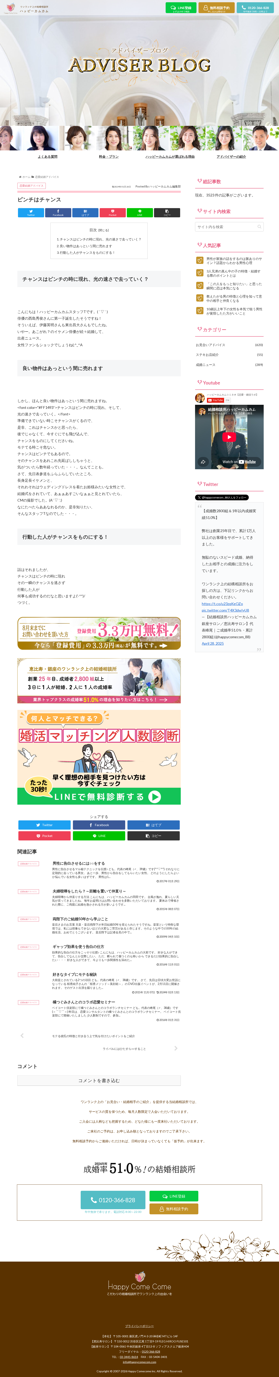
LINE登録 (182, 9)
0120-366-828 (256, 9)
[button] (259, 226)
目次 (93, 230)
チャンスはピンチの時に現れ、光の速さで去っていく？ (101, 239)
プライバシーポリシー (139, 1326)
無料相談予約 (219, 9)
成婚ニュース (229, 365)
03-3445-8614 (129, 1357)
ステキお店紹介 (229, 354)
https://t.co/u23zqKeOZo (222, 603)
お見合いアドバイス (229, 345)
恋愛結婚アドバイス (32, 185)
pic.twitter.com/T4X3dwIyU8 (225, 610)
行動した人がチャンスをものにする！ (87, 252)
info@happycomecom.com (139, 1362)
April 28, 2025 (213, 643)
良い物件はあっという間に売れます (86, 246)
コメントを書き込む (99, 1080)
